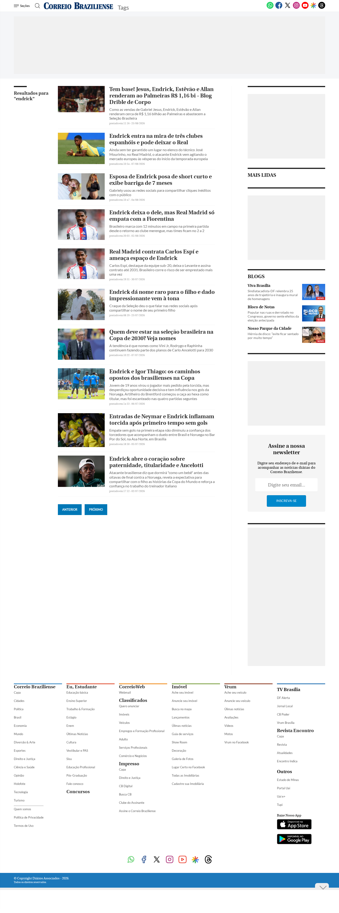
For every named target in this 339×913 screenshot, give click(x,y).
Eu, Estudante (81, 686)
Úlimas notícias (182, 725)
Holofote (19, 784)
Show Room (179, 742)
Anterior (69, 509)
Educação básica (77, 692)
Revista (282, 744)
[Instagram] (296, 8)
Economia (20, 725)
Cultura (71, 742)
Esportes (20, 750)
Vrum (230, 686)
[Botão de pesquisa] (36, 5)
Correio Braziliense (34, 686)
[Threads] (321, 8)
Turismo (19, 800)
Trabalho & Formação (80, 709)
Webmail (125, 692)
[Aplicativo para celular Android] (294, 839)
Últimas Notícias (77, 734)
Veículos (124, 723)
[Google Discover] (313, 6)
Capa (17, 692)
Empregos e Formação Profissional (141, 731)
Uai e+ (281, 796)
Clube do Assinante (131, 802)
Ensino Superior (76, 701)
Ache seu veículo (235, 692)
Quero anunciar (129, 706)
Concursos (78, 791)
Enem (70, 725)
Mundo (18, 734)
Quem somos (22, 809)
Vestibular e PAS (77, 750)
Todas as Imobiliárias (185, 775)
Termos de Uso (23, 826)
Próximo (96, 509)
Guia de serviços (182, 734)
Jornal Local (285, 706)
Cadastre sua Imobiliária (188, 784)
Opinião (19, 775)
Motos (228, 734)
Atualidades (285, 753)
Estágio (71, 717)
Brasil (17, 717)
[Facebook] (278, 8)
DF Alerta (283, 698)
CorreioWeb (132, 686)
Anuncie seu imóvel (184, 701)
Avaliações (231, 717)
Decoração (179, 750)
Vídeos (228, 725)
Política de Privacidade (29, 817)
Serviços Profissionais (133, 747)
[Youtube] (305, 8)
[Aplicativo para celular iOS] (294, 824)
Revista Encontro (295, 730)
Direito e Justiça (24, 759)
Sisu (69, 759)
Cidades (19, 701)
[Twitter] (287, 8)
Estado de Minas (288, 780)
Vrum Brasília (285, 723)
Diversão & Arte (24, 742)
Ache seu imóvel (182, 692)
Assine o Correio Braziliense (137, 811)
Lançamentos (181, 717)
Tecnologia (21, 792)
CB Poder (283, 714)
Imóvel (179, 686)
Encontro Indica (287, 761)
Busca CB (125, 794)
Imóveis (124, 714)
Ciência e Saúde (24, 767)
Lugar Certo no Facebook (188, 767)
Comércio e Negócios (133, 756)
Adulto (123, 739)
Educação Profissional (80, 767)
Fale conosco (74, 784)
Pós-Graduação (76, 775)
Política (19, 709)
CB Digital (125, 786)
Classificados (133, 700)
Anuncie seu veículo (237, 701)
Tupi (279, 805)
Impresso (129, 763)
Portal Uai (283, 788)
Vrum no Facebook (236, 742)
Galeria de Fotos (182, 759)
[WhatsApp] (270, 8)
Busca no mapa (182, 709)
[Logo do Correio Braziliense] (78, 5)
